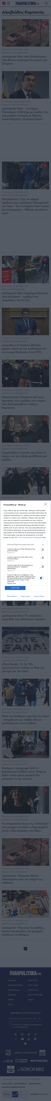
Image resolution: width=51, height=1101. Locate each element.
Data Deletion (12, 596)
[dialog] (25, 550)
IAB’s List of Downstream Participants (28, 537)
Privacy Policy (39, 596)
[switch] (42, 550)
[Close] (46, 505)
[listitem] (25, 544)
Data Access (25, 596)
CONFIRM (15, 588)
